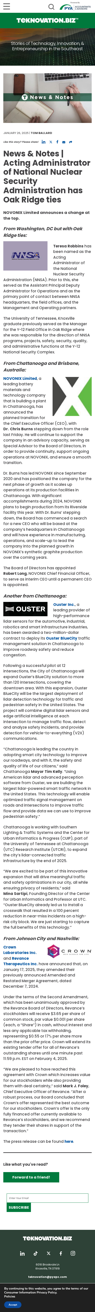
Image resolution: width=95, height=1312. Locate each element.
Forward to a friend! (31, 1177)
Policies (9, 1296)
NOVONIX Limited (20, 378)
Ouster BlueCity (61, 638)
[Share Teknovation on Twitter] (50, 142)
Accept (13, 1304)
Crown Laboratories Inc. (20, 950)
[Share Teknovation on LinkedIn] (43, 142)
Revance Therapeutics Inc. (20, 961)
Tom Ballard (41, 133)
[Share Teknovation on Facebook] (57, 142)
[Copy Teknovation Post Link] (70, 142)
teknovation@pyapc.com (47, 1277)
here (69, 1141)
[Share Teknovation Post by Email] (63, 142)
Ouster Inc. (64, 604)
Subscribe (19, 1207)
